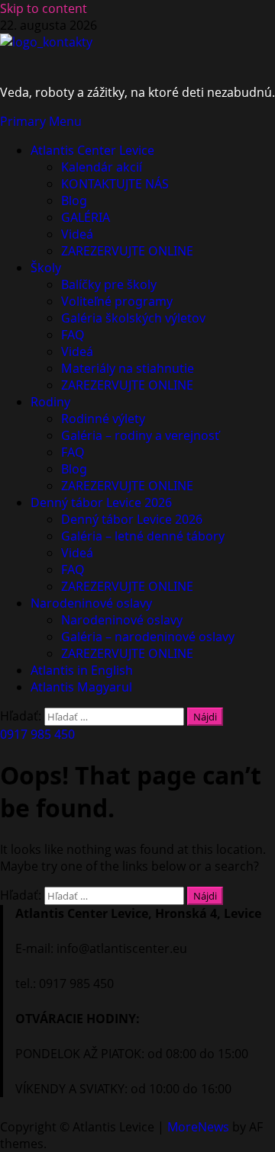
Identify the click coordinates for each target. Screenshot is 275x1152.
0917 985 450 (37, 734)
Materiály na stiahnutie (127, 368)
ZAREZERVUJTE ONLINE (127, 250)
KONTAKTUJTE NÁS (115, 183)
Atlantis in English (82, 670)
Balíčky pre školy (109, 284)
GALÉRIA (85, 217)
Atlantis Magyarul (81, 687)
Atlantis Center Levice (92, 150)
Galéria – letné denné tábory (143, 536)
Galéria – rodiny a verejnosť (140, 435)
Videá (77, 234)
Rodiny (50, 401)
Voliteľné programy (117, 301)
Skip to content (43, 8)
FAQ (73, 334)
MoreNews (198, 1126)
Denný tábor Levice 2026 (101, 502)
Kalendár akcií (101, 167)
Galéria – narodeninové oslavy (148, 636)
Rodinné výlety (103, 418)
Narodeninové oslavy (91, 603)
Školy (46, 267)
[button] (41, 121)
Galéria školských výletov (133, 318)
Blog (74, 200)
